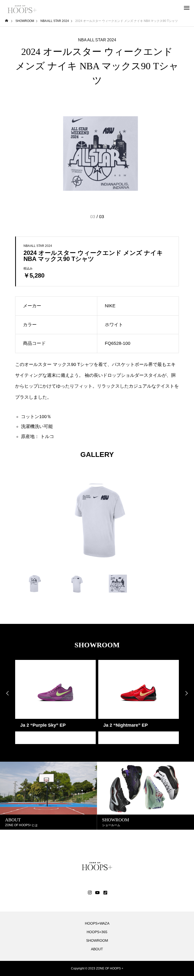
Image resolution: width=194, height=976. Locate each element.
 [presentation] (7, 693)
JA (23, 737)
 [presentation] (186, 693)
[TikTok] (105, 892)
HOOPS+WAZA (97, 923)
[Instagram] (90, 892)
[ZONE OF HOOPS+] (22, 7)
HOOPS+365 (97, 932)
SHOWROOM (97, 940)
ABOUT (97, 949)
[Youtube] (97, 892)
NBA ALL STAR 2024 (97, 40)
